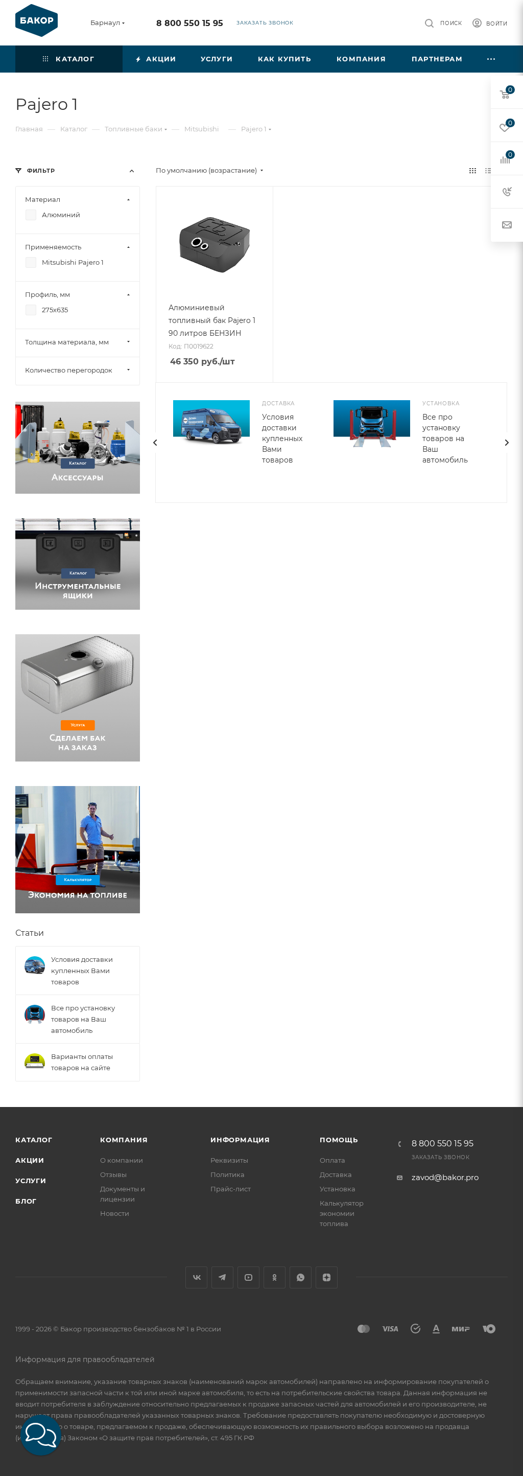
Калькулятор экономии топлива (342, 1213)
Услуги (30, 1181)
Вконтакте (196, 1277)
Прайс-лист (230, 1189)
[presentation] (155, 442)
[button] (40, 1435)
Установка (337, 1189)
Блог (26, 1201)
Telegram (222, 1277)
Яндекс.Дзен (327, 1277)
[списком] (488, 170)
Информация (240, 1140)
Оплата (332, 1160)
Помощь (339, 1140)
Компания (124, 1140)
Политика (227, 1174)
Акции (29, 1160)
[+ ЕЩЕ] (492, 59)
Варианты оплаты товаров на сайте (82, 1062)
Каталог (34, 1140)
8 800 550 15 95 (189, 23)
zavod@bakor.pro (445, 1177)
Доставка (336, 1174)
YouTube (248, 1277)
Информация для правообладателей (85, 1359)
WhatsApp (301, 1277)
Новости (114, 1213)
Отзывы (113, 1174)
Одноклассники (275, 1277)
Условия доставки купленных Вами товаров (282, 438)
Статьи (29, 933)
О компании (121, 1160)
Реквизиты (229, 1160)
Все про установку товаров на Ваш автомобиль (445, 438)
